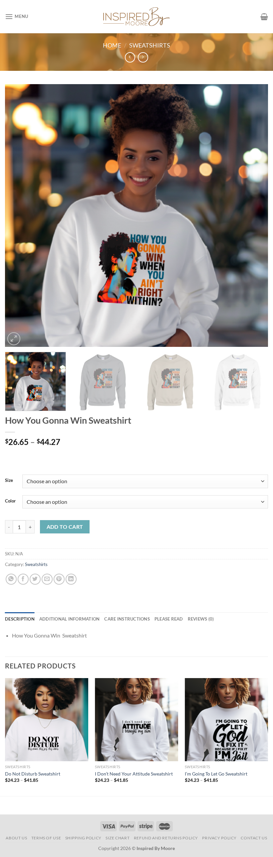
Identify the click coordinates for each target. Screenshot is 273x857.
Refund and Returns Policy (166, 837)
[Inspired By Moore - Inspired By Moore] (136, 16)
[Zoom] (13, 338)
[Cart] (264, 16)
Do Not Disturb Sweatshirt (32, 774)
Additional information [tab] (69, 619)
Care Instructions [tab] (126, 619)
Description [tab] (20, 619)
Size (9, 480)
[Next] (254, 215)
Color (10, 501)
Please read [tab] (168, 619)
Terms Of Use (46, 837)
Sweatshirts (149, 45)
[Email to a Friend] (47, 579)
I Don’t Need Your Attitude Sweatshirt (134, 774)
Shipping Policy (83, 837)
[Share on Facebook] (23, 579)
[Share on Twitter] (35, 579)
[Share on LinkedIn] (71, 579)
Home (112, 45)
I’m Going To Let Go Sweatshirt (216, 774)
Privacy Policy (219, 837)
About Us (16, 837)
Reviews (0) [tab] (201, 619)
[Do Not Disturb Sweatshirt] (46, 719)
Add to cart (65, 527)
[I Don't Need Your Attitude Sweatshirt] (136, 719)
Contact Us (254, 837)
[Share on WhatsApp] (11, 579)
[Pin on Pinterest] (59, 579)
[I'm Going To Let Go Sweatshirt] (226, 719)
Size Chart (118, 837)
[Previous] (19, 215)
